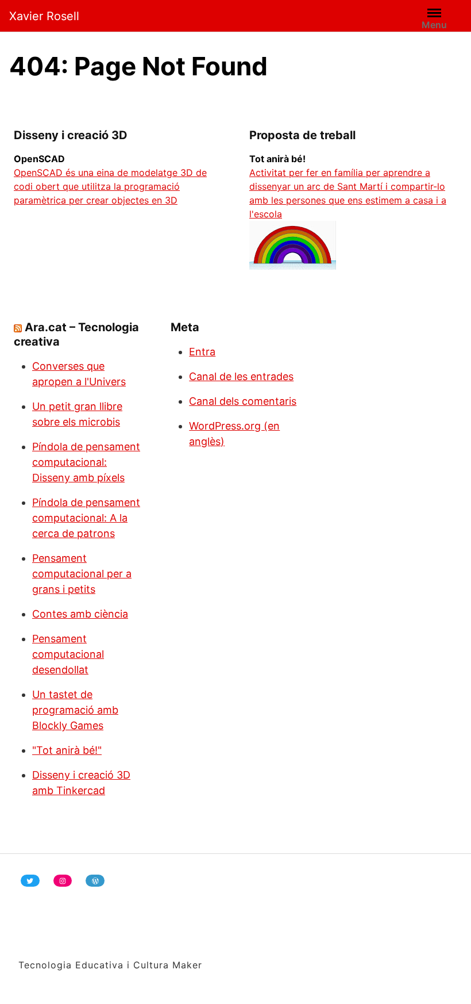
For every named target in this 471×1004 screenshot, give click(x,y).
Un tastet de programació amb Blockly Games (75, 709)
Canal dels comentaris (242, 401)
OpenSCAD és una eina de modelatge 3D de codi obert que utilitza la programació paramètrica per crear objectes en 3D (110, 186)
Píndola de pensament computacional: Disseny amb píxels (86, 462)
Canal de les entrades (241, 376)
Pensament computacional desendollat (68, 654)
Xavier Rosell (44, 16)
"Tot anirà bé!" (67, 750)
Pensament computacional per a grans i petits (82, 573)
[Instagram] (62, 881)
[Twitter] (30, 881)
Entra (202, 352)
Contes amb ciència (80, 614)
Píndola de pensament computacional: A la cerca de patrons (86, 517)
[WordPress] (95, 881)
